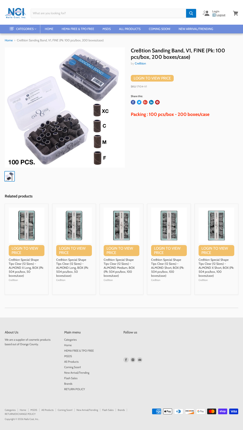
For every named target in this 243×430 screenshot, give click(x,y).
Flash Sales (20, 37)
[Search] (191, 13)
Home (49, 29)
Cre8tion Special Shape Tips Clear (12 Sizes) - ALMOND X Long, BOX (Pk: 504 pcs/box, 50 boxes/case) (26, 267)
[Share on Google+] (145, 102)
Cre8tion (140, 63)
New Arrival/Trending (196, 29)
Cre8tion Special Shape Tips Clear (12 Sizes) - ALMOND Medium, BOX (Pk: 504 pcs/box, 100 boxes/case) (119, 267)
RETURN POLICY (72, 37)
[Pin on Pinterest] (157, 102)
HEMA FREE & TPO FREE (78, 29)
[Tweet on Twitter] (139, 102)
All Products (129, 29)
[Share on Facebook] (133, 102)
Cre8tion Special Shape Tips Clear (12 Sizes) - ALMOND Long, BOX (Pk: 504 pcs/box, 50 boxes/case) (72, 267)
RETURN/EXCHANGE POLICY (20, 413)
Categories (25, 29)
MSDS (107, 29)
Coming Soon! (159, 29)
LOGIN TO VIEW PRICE (152, 78)
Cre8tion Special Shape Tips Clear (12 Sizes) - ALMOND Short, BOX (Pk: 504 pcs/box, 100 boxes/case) (167, 267)
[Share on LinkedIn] (151, 102)
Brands (44, 37)
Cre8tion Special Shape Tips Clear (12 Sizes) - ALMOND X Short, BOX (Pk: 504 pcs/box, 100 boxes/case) (216, 267)
